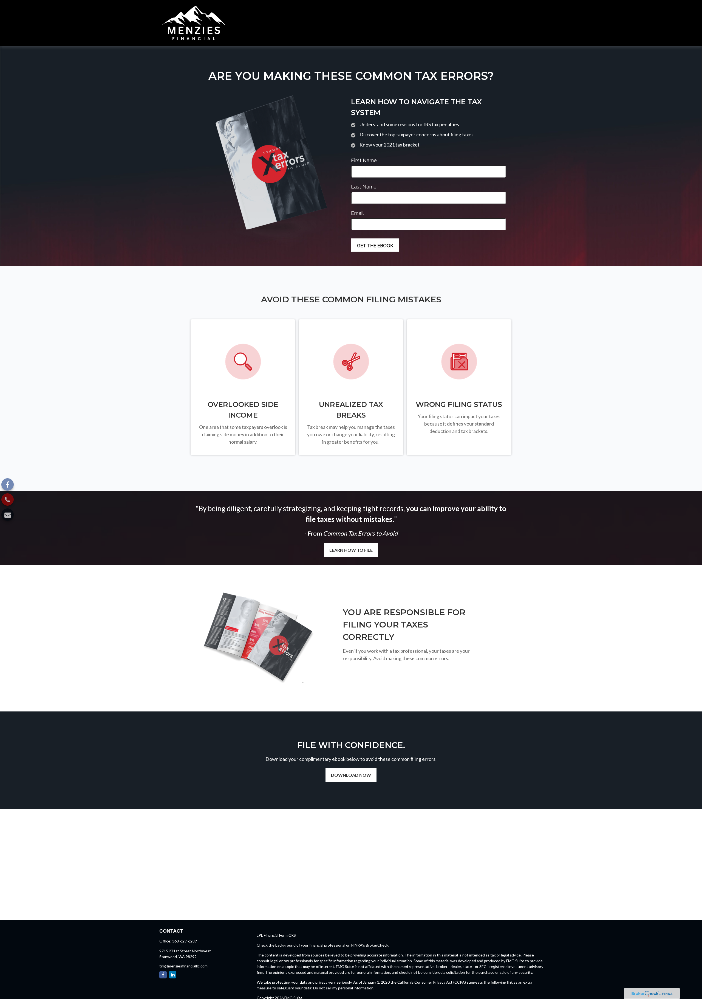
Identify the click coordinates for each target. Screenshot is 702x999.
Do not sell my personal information (343, 988)
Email (357, 213)
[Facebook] (7, 484)
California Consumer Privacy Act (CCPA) (431, 982)
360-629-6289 (184, 941)
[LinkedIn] (172, 974)
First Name (364, 160)
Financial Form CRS (280, 935)
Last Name (364, 187)
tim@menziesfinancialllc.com (183, 966)
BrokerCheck (377, 945)
